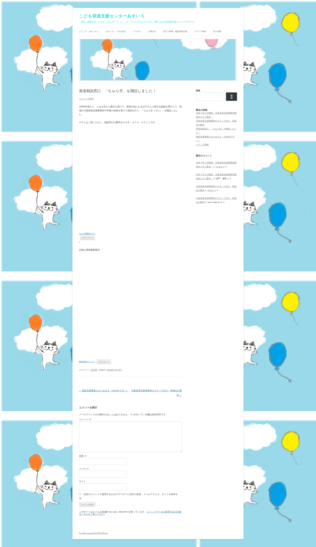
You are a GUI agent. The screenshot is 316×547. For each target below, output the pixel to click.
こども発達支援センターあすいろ (112, 16)
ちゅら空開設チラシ (87, 233)
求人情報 (217, 31)
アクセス (137, 31)
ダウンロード (87, 237)
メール (84, 468)
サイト (82, 481)
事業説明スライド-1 (87, 361)
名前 (83, 455)
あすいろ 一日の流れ (116, 31)
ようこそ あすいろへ (89, 31)
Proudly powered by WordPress (93, 533)
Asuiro (219, 166)
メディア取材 (200, 31)
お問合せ (152, 31)
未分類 (94, 369)
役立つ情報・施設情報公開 (175, 31)
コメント (85, 419)
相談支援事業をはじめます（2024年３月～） (104, 390)
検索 (198, 90)
